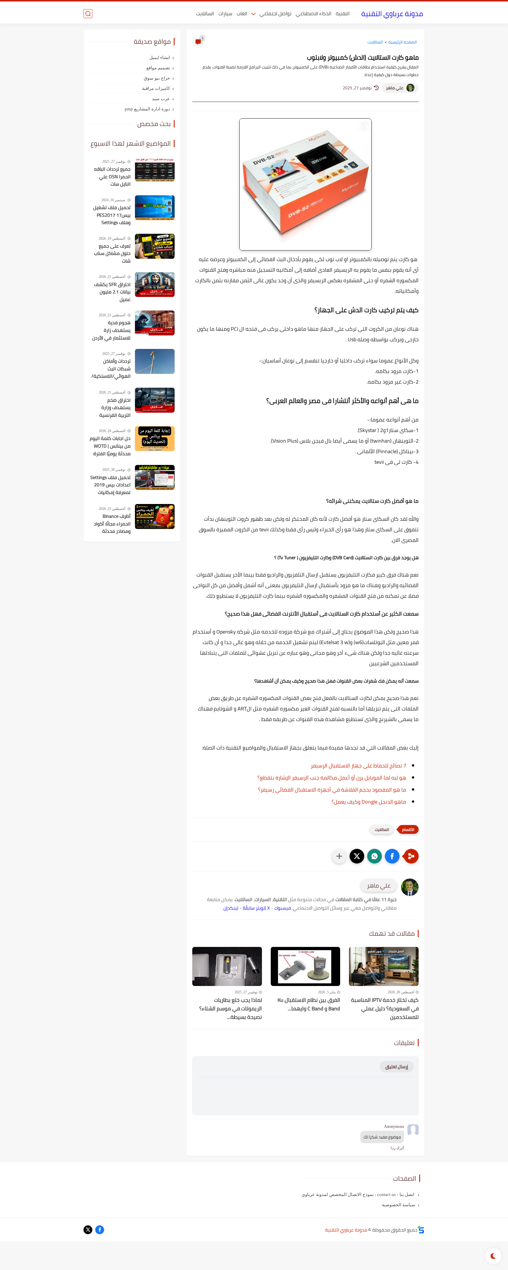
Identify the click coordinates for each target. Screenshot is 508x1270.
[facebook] (99, 1229)
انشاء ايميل (159, 57)
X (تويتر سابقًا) (256, 907)
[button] (392, 856)
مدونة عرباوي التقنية (392, 13)
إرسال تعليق (396, 1066)
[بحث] (87, 13)
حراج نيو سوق (157, 78)
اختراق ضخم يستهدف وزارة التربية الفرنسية (115, 407)
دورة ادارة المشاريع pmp (147, 109)
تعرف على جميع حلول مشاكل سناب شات (112, 253)
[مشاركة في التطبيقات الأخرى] (339, 856)
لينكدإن (230, 907)
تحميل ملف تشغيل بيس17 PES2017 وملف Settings (112, 215)
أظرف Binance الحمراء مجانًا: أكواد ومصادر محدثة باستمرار (112, 524)
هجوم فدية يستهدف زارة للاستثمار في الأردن (111, 330)
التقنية (343, 13)
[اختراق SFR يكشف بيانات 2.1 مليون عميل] (155, 284)
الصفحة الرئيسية (402, 42)
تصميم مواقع (158, 67)
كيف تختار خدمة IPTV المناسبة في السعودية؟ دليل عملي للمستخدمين (385, 1008)
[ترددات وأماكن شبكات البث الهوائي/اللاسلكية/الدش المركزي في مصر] (155, 361)
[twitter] (87, 1229)
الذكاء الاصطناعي (313, 13)
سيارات (225, 13)
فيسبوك (282, 907)
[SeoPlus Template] (421, 1230)
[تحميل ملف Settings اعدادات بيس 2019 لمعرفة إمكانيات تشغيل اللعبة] (155, 477)
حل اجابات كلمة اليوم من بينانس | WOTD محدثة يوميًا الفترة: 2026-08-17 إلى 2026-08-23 (110, 446)
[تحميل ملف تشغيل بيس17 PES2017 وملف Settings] (155, 207)
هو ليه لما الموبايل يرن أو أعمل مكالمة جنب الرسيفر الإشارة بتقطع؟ (332, 777)
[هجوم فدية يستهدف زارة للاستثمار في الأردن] (155, 322)
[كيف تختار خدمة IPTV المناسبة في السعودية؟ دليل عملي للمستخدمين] (384, 966)
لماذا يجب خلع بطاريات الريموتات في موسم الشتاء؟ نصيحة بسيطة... (230, 1008)
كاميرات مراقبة (156, 88)
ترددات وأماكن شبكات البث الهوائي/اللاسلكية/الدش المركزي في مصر (111, 368)
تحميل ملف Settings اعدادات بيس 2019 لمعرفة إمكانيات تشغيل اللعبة (110, 484)
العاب (242, 13)
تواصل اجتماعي (275, 13)
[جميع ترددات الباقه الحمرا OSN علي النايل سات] (155, 169)
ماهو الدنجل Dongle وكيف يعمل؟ (369, 802)
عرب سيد (161, 98)
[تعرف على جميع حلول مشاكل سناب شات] (155, 246)
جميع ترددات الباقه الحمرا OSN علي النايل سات (112, 176)
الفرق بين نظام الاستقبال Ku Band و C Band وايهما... (309, 1004)
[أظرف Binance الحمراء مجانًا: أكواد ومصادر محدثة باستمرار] (155, 516)
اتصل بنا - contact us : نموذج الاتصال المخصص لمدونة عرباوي (358, 1194)
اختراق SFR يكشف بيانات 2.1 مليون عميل (112, 291)
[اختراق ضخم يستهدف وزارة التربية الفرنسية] (155, 400)
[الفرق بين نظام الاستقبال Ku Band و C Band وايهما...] (305, 966)
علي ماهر (394, 88)
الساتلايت (205, 13)
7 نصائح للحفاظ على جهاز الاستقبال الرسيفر (358, 765)
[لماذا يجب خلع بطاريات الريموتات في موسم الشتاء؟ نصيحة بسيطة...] (227, 966)
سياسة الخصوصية (398, 1204)
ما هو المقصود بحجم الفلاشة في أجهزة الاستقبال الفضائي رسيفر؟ (332, 789)
